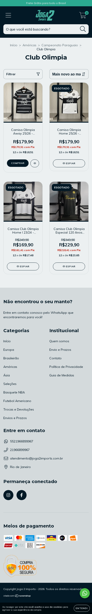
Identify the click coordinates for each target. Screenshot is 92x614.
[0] (82, 16)
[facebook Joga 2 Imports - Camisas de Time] (22, 495)
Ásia (6, 375)
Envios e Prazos (15, 418)
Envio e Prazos (60, 350)
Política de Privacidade (66, 367)
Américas (29, 45)
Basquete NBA (14, 392)
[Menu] (8, 15)
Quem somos (59, 341)
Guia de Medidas (61, 375)
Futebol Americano (17, 401)
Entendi (82, 608)
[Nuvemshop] (17, 596)
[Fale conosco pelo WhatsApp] (85, 593)
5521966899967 (21, 441)
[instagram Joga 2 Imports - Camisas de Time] (8, 495)
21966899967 (20, 450)
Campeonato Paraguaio (60, 45)
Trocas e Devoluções (18, 409)
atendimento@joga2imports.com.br (36, 458)
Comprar (18, 163)
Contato (55, 358)
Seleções (10, 384)
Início (13, 45)
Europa (8, 350)
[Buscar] (83, 29)
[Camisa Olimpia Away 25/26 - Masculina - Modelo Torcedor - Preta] (34, 163)
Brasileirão (11, 358)
